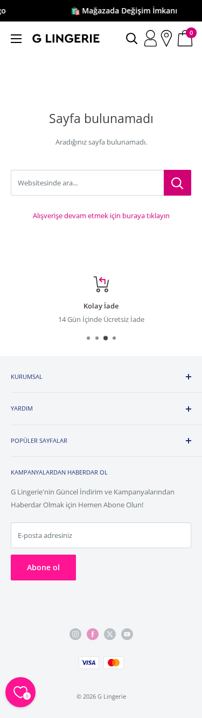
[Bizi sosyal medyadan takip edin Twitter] (110, 634)
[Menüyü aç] (16, 38)
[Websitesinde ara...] (177, 183)
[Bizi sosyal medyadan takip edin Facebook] (93, 634)
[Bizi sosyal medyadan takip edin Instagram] (75, 634)
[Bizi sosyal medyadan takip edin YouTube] (127, 634)
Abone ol (43, 567)
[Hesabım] (152, 38)
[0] (185, 38)
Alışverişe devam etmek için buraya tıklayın (101, 215)
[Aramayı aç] (132, 39)
